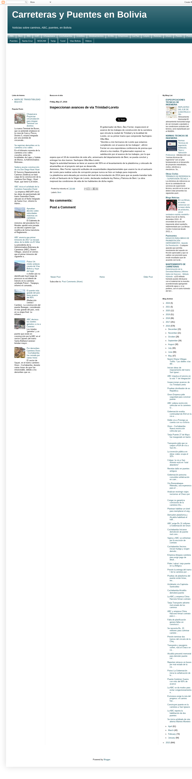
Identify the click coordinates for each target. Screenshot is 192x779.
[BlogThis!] (88, 188)
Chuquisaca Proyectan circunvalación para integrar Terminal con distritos (33, 120)
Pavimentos (171, 236)
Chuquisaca (49, 36)
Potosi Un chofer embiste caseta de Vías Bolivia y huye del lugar (33, 266)
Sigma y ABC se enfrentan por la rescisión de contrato (178, 540)
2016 (168, 326)
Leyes (146, 36)
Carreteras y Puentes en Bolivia (79, 14)
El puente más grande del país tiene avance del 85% (33, 294)
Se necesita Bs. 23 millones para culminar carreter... (178, 630)
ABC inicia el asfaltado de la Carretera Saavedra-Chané (26, 188)
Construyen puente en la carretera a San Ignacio (178, 705)
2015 (168, 742)
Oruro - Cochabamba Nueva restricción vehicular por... (176, 428)
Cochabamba (65, 36)
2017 (168, 322)
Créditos (81, 36)
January (172, 738)
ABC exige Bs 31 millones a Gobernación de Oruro (178, 524)
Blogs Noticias (172, 197)
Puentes (14, 41)
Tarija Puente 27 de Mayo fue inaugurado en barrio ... (178, 437)
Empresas (123, 36)
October (172, 337)
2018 (168, 318)
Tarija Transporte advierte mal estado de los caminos (178, 605)
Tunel (62, 41)
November (173, 333)
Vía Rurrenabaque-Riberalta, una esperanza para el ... (179, 485)
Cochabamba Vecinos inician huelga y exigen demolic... (178, 548)
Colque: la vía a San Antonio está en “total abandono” (177, 462)
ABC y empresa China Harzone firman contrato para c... (178, 613)
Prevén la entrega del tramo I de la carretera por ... (179, 571)
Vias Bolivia (75, 41)
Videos (88, 41)
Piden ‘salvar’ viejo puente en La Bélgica (178, 564)
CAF (37, 36)
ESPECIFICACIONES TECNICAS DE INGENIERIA (175, 102)
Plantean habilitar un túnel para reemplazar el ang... (179, 510)
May (170, 356)
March (171, 730)
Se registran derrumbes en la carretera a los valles (26, 146)
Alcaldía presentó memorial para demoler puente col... (179, 656)
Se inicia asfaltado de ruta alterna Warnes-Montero (178, 720)
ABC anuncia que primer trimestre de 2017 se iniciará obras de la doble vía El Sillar (27, 239)
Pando (179, 36)
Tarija (53, 41)
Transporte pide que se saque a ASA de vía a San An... (178, 445)
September (173, 340)
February (172, 734)
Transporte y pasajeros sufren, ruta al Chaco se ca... (178, 647)
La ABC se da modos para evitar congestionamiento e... (179, 689)
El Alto (111, 36)
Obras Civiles (172, 174)
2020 (168, 310)
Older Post (148, 277)
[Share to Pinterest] (96, 188)
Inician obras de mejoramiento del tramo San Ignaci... (178, 370)
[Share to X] (91, 188)
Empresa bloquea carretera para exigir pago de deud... (179, 557)
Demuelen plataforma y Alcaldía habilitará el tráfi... (177, 517)
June (170, 352)
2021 (168, 307)
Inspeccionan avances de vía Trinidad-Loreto (178, 383)
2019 (168, 314)
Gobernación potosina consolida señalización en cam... (178, 477)
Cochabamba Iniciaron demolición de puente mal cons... (177, 531)
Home (102, 277)
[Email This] (85, 188)
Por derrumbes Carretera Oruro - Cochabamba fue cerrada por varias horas (33, 353)
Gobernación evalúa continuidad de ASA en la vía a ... (179, 413)
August (171, 344)
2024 (168, 303)
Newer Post (56, 277)
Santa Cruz (27, 41)
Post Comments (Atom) (72, 281)
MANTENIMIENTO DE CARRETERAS (176, 265)
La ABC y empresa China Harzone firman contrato (178, 597)
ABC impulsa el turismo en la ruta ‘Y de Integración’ (179, 377)
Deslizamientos (96, 36)
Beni (20, 36)
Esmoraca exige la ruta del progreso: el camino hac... (179, 698)
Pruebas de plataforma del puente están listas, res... (178, 578)
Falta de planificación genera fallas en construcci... (176, 622)
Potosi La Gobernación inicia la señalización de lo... (178, 672)
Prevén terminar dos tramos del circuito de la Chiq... (178, 639)
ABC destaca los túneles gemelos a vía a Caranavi (34, 323)
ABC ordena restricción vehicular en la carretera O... (178, 405)
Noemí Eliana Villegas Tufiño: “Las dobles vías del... (179, 361)
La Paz (135, 36)
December (173, 329)
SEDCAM (41, 41)
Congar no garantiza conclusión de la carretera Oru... (176, 502)
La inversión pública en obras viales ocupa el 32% (177, 453)
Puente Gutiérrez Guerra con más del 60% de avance (178, 681)
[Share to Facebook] (94, 188)
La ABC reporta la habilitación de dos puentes (176, 713)
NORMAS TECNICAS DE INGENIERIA (177, 137)
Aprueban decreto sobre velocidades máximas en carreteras (33, 213)
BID (28, 36)
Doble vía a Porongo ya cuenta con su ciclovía (178, 421)
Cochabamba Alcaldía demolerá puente (176, 591)
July (170, 348)
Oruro (168, 36)
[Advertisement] (102, 69)
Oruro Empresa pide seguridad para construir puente (178, 396)
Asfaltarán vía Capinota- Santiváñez (177, 585)
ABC (12, 36)
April (170, 726)
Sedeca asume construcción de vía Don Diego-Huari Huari (27, 168)
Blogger (107, 759)
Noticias (157, 36)
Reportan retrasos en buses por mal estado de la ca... (179, 664)
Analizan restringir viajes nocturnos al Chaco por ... (178, 494)
